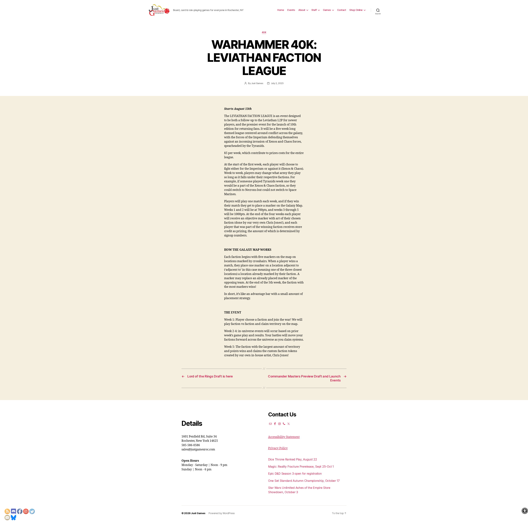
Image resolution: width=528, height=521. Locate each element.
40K (264, 32)
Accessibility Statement (284, 437)
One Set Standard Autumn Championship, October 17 (304, 480)
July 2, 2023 (277, 83)
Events (291, 10)
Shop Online (356, 10)
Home (280, 10)
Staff (314, 10)
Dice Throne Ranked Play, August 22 (292, 459)
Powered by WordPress (221, 513)
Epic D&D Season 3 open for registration (295, 473)
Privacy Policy (278, 448)
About (301, 10)
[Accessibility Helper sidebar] (524, 511)
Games (327, 10)
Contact (341, 10)
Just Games (257, 83)
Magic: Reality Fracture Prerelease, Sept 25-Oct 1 (301, 466)
